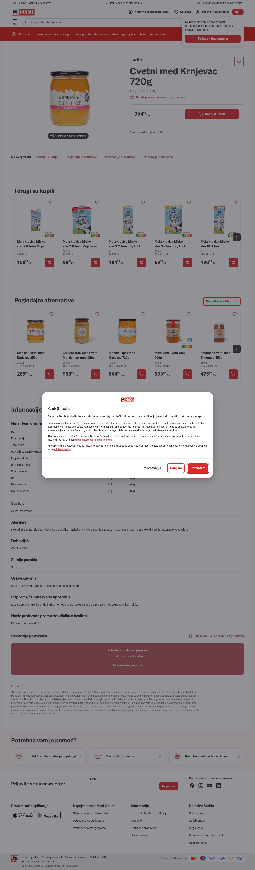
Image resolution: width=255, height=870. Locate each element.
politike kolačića (61, 449)
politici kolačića (103, 439)
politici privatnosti (83, 439)
